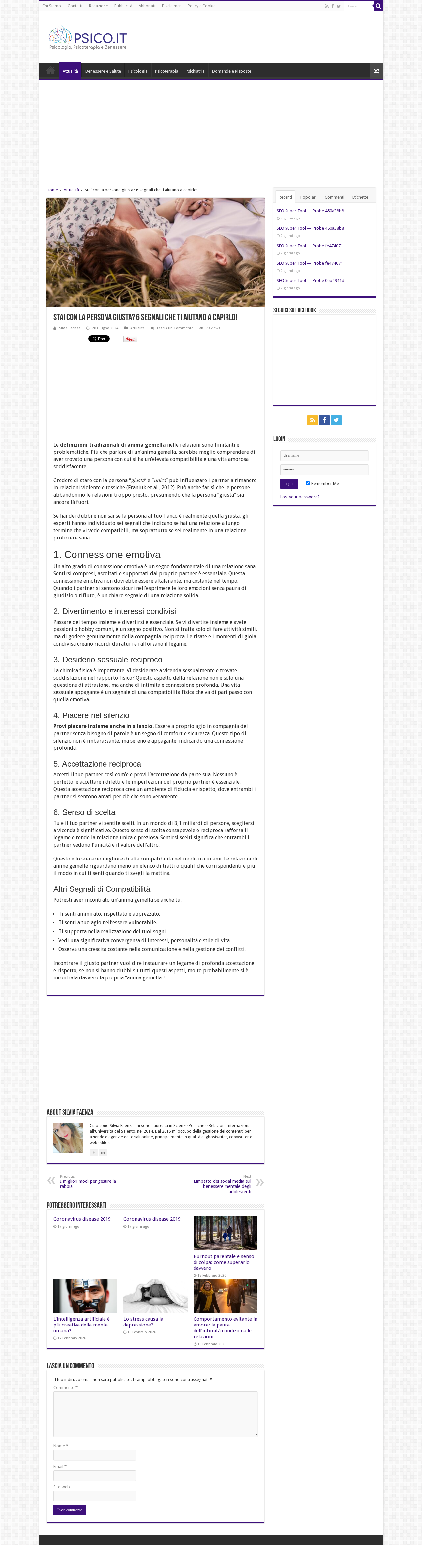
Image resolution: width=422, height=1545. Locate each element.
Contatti (75, 6)
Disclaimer (171, 6)
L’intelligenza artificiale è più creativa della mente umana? (81, 1325)
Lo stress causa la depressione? (143, 1322)
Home (50, 70)
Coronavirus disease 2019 (82, 1219)
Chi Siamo (51, 6)
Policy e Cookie (201, 6)
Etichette (360, 197)
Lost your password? (300, 496)
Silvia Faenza (69, 328)
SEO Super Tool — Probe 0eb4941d (310, 280)
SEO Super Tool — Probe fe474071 (310, 245)
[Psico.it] (101, 36)
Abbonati (147, 6)
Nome (60, 1445)
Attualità (70, 71)
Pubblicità (123, 6)
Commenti (334, 197)
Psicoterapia (166, 71)
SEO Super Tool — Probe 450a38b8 (310, 210)
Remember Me (324, 483)
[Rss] (326, 6)
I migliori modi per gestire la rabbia (88, 1181)
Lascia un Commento (175, 328)
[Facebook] (333, 6)
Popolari (308, 197)
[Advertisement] (211, 130)
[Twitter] (339, 6)
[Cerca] (378, 6)
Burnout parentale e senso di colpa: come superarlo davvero (224, 1262)
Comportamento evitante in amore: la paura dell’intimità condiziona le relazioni (225, 1328)
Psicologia (138, 71)
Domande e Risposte (231, 71)
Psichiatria (195, 71)
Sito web (61, 1486)
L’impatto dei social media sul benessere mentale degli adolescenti (222, 1184)
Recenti (285, 197)
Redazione (98, 6)
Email (60, 1466)
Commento (65, 1387)
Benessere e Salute (103, 71)
